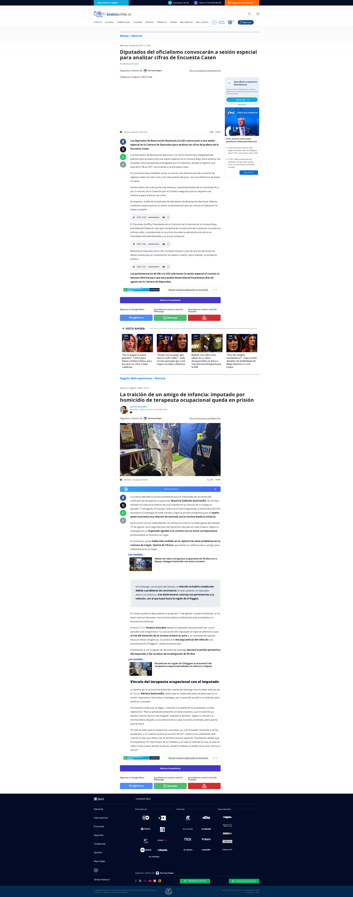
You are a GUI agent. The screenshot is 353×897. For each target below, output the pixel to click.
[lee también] (141, 564)
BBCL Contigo (202, 22)
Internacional (123, 22)
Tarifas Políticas (101, 879)
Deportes (149, 22)
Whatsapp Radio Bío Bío (246, 881)
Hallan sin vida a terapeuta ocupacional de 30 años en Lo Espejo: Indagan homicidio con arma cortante (186, 560)
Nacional (109, 22)
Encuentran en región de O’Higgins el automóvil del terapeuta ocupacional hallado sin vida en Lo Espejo (183, 665)
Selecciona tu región (107, 2)
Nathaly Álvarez (131, 64)
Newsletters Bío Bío (181, 3)
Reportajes (99, 861)
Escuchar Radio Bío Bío (242, 3)
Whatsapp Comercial (197, 880)
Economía (137, 22)
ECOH (142, 627)
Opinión (173, 22)
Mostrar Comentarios (170, 300)
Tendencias (162, 22)
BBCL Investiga (186, 22)
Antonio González (138, 406)
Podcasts (98, 22)
